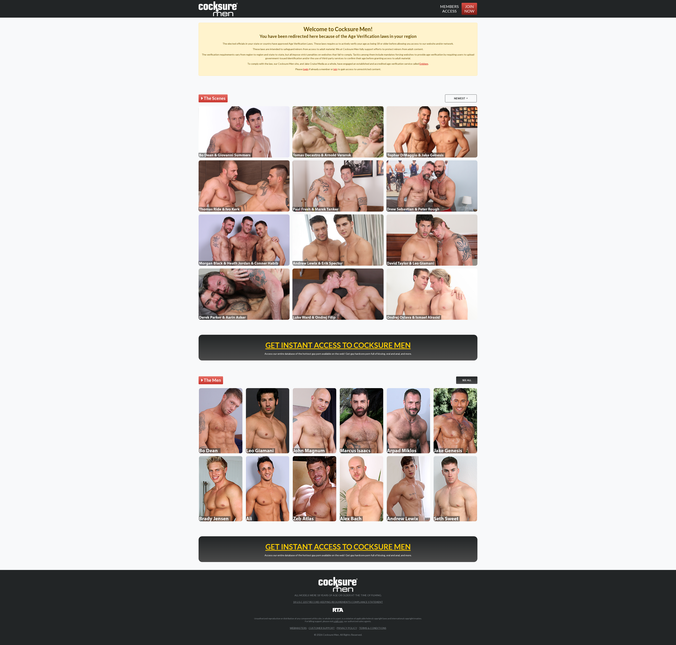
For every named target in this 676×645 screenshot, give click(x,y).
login (305, 69)
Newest (460, 98)
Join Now (469, 8)
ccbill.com (338, 621)
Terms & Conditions (372, 628)
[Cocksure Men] (218, 8)
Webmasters (298, 628)
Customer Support (322, 628)
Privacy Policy (347, 628)
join (335, 69)
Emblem (424, 63)
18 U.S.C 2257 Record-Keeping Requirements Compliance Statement (338, 601)
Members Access (449, 8)
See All (466, 380)
